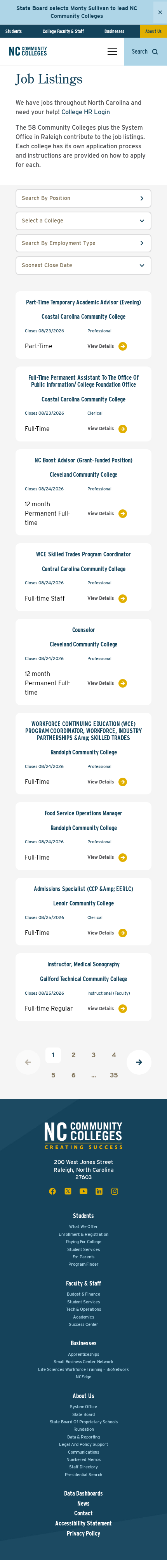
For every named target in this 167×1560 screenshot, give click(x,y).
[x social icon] (68, 1191)
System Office (83, 1406)
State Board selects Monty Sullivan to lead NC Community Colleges (76, 12)
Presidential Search (84, 1474)
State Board (83, 1414)
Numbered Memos (83, 1459)
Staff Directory (83, 1467)
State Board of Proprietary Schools (84, 1421)
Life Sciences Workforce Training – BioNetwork (83, 1369)
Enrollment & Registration (83, 1234)
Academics (83, 1317)
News (83, 1503)
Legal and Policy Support (83, 1444)
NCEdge (83, 1376)
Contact (83, 1513)
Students (13, 31)
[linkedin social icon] (99, 1191)
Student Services (83, 1249)
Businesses (114, 31)
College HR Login (85, 112)
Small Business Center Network (83, 1361)
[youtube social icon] (83, 1191)
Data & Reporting (83, 1437)
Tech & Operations (83, 1309)
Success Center (83, 1324)
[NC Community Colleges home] (38, 51)
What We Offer (83, 1226)
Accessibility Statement (83, 1523)
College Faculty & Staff (63, 31)
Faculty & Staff (83, 1283)
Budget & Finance (83, 1294)
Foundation (83, 1429)
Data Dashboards (83, 1493)
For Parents (84, 1256)
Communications (83, 1452)
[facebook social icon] (52, 1191)
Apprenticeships (83, 1354)
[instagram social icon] (114, 1191)
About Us (153, 31)
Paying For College (83, 1241)
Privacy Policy (83, 1533)
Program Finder (83, 1264)
